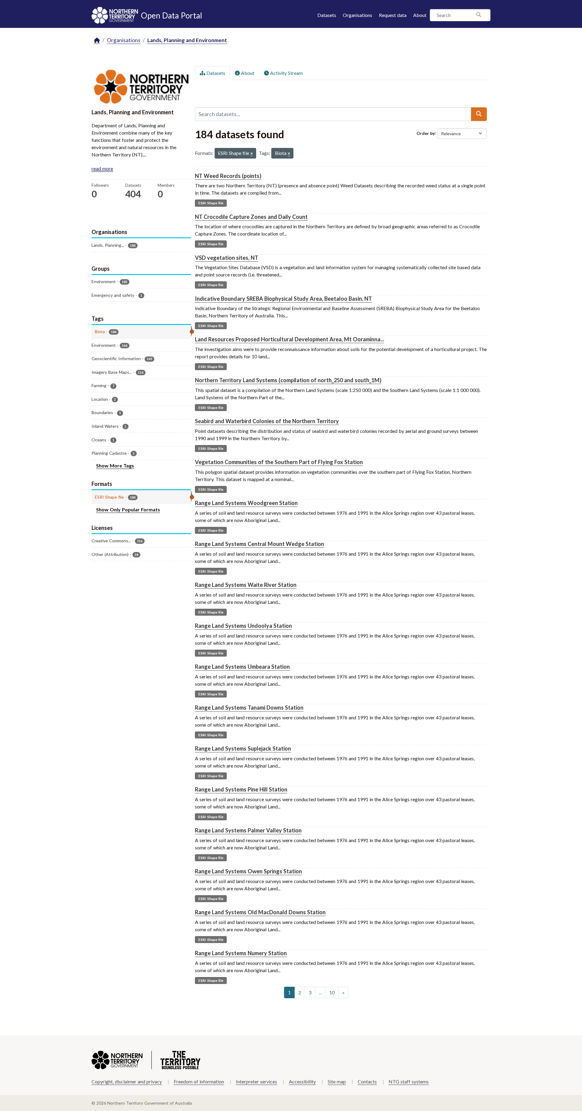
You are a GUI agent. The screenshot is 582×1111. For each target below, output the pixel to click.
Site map (337, 1081)
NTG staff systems (409, 1081)
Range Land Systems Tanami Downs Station (249, 707)
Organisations (357, 15)
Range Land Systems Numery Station (241, 953)
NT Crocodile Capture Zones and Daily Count (251, 216)
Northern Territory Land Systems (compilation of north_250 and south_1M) (288, 380)
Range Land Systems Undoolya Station (243, 625)
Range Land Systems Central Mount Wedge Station (259, 543)
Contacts (367, 1081)
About (419, 15)
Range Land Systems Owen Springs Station (248, 871)
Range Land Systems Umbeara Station (242, 666)
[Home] (97, 40)
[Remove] (251, 154)
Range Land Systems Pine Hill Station (241, 789)
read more (102, 168)
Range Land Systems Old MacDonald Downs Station (260, 912)
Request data (392, 15)
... (320, 992)
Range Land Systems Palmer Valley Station (248, 830)
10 (332, 992)
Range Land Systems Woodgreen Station (246, 503)
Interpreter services (256, 1081)
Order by (425, 133)
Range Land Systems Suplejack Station (243, 748)
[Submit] (479, 114)
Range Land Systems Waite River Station (245, 584)
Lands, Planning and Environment (187, 40)
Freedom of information (199, 1081)
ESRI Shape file (210, 203)
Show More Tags (115, 465)
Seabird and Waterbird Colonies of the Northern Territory (267, 421)
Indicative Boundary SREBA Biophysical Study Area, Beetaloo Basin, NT (283, 298)
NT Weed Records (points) (228, 175)
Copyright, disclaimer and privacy (127, 1081)
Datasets (326, 15)
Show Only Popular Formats (128, 509)
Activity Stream (286, 73)
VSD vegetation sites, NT (226, 257)
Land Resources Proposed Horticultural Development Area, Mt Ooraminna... (289, 339)
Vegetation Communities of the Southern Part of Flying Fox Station (279, 462)
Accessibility (302, 1081)
